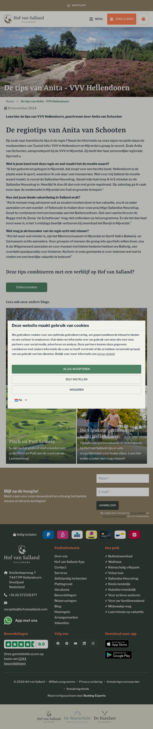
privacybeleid (106, 353)
